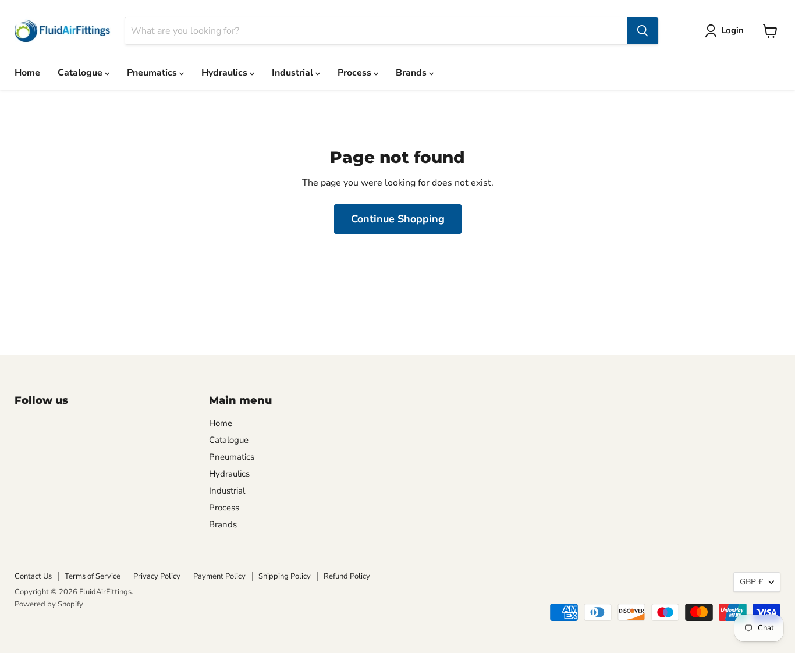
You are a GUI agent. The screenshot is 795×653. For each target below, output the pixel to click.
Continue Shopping (398, 219)
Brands (412, 72)
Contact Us (33, 576)
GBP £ (751, 581)
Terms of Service (92, 576)
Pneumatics (153, 72)
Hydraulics (225, 72)
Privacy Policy (156, 576)
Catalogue (81, 72)
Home (27, 72)
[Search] (642, 30)
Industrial (293, 72)
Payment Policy (219, 576)
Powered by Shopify (49, 604)
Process (356, 72)
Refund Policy (347, 576)
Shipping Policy (284, 576)
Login (732, 30)
